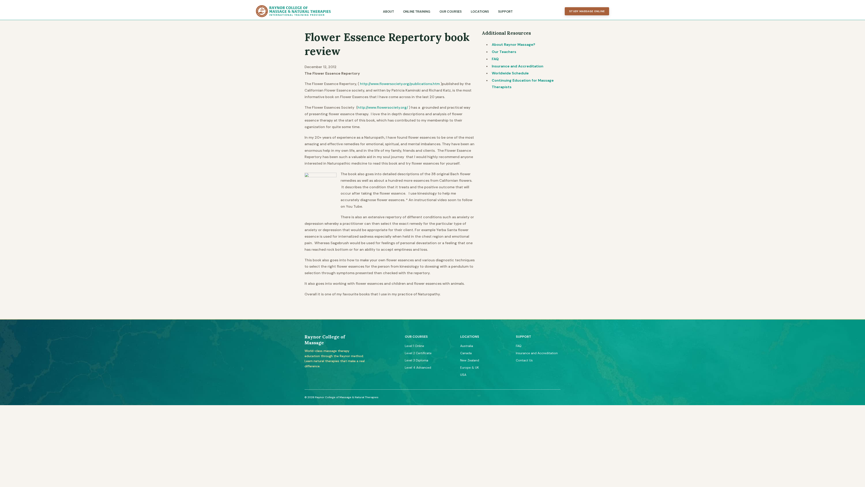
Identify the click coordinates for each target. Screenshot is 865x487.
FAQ (495, 59)
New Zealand (469, 360)
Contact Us (524, 360)
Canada (466, 353)
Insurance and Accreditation (517, 66)
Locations (480, 11)
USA (463, 375)
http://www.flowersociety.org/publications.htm (400, 83)
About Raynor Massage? (513, 44)
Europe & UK (469, 367)
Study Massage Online (587, 11)
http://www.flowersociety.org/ (382, 107)
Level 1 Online (414, 346)
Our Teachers (504, 51)
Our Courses (450, 11)
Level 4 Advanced (418, 367)
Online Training (416, 11)
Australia (466, 346)
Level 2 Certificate (418, 353)
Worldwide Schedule (510, 73)
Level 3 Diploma (416, 360)
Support (505, 11)
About (388, 11)
